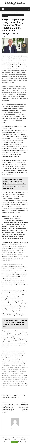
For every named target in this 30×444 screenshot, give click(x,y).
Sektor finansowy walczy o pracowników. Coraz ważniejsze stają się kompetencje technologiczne (22, 407)
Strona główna (5, 12)
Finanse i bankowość (19, 15)
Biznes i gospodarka (13, 12)
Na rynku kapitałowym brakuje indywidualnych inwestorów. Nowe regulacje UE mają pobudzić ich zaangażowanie (14, 26)
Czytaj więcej (22, 442)
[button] (2, 9)
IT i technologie (5, 16)
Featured (12, 15)
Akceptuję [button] (14, 441)
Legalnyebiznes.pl (5, 36)
